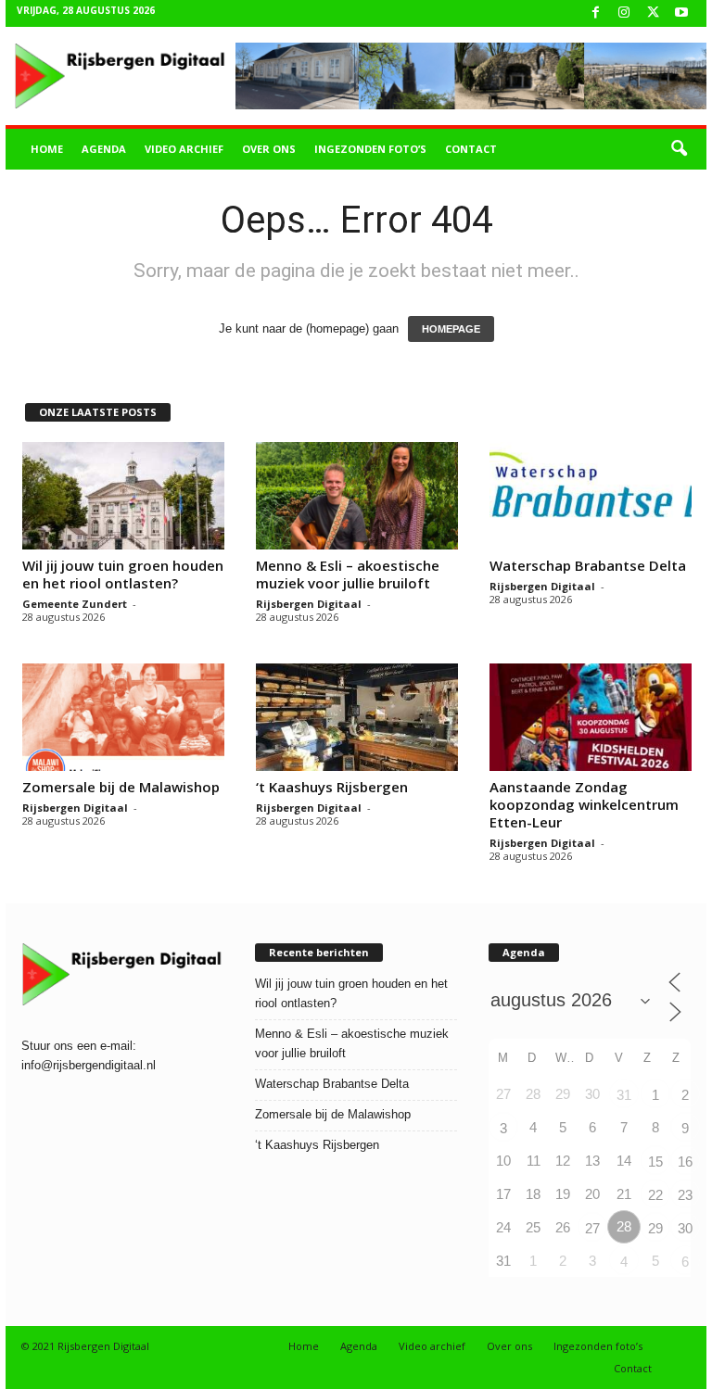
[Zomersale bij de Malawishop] (123, 717)
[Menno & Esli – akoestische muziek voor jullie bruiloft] (357, 495)
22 (655, 1195)
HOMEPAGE (451, 329)
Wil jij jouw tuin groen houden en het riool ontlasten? (122, 574)
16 (685, 1161)
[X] (653, 13)
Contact (471, 149)
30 (685, 1228)
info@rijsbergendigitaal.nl (88, 1065)
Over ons (269, 149)
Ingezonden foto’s (370, 149)
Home (47, 149)
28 (624, 1226)
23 (685, 1195)
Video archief (184, 149)
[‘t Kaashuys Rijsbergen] (357, 717)
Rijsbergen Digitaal (309, 604)
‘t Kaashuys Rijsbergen (332, 786)
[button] (678, 149)
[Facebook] (595, 13)
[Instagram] (624, 13)
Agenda (104, 149)
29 (655, 1228)
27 (592, 1228)
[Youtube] (681, 13)
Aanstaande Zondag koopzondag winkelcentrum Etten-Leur (584, 804)
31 (624, 1095)
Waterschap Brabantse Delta (588, 565)
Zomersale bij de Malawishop (121, 786)
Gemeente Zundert (74, 604)
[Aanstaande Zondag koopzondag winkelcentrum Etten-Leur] (591, 717)
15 (655, 1161)
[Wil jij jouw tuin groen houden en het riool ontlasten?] (123, 495)
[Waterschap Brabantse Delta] (591, 495)
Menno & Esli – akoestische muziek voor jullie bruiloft (347, 574)
